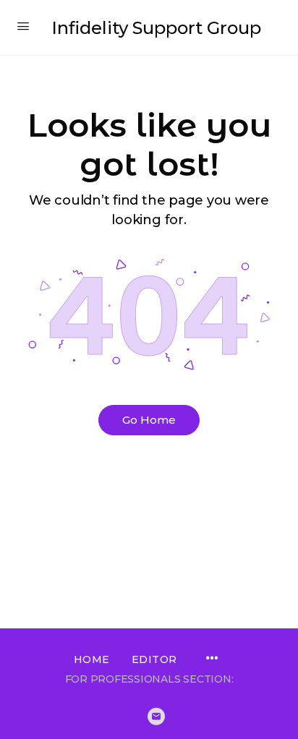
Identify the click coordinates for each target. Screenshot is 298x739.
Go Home (149, 420)
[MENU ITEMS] (212, 659)
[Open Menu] (23, 26)
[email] (156, 716)
